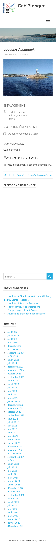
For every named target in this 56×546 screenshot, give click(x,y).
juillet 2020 (13, 501)
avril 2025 (12, 338)
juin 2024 (12, 363)
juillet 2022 (13, 422)
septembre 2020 (15, 494)
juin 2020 (12, 505)
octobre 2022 (14, 411)
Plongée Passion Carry (39, 174)
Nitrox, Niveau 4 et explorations (23, 306)
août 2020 (12, 498)
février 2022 (13, 439)
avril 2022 (12, 432)
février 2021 (13, 481)
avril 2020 (12, 512)
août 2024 (12, 356)
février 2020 (13, 519)
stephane (24, 54)
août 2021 (12, 460)
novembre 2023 (15, 370)
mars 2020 (12, 515)
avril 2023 (12, 394)
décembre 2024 (15, 345)
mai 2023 (12, 390)
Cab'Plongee (32, 5)
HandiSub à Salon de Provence (22, 303)
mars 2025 (12, 342)
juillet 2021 (13, 463)
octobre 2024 (14, 349)
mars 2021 (12, 477)
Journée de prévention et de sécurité (26, 313)
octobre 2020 (14, 491)
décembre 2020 (15, 487)
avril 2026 (12, 331)
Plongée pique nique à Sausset (23, 310)
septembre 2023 (15, 376)
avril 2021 (12, 474)
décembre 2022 (15, 404)
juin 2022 (12, 425)
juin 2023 (12, 387)
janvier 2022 (13, 442)
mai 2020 (12, 508)
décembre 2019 (15, 526)
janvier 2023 (13, 401)
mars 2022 (12, 435)
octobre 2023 (14, 373)
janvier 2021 (13, 484)
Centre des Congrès (15, 174)
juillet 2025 (13, 335)
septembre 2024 (15, 352)
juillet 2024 (13, 359)
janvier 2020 (13, 522)
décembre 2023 (15, 366)
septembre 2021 (15, 456)
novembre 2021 (15, 449)
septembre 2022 (15, 415)
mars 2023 (12, 397)
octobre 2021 (14, 453)
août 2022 (12, 418)
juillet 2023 (13, 383)
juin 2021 (12, 467)
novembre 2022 (15, 408)
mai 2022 (12, 428)
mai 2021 (12, 470)
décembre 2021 (15, 446)
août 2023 (12, 380)
